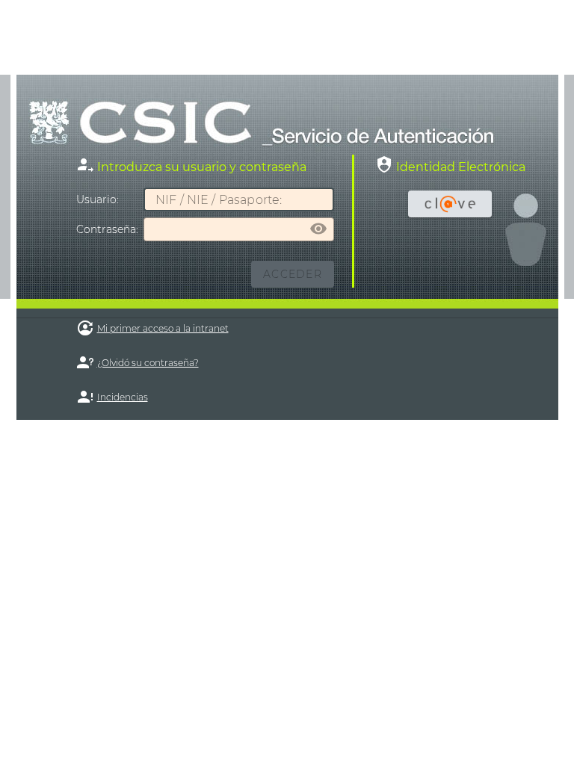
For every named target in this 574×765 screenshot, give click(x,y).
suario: (97, 199)
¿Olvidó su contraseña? (148, 362)
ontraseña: (107, 229)
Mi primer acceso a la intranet (163, 328)
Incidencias (122, 397)
